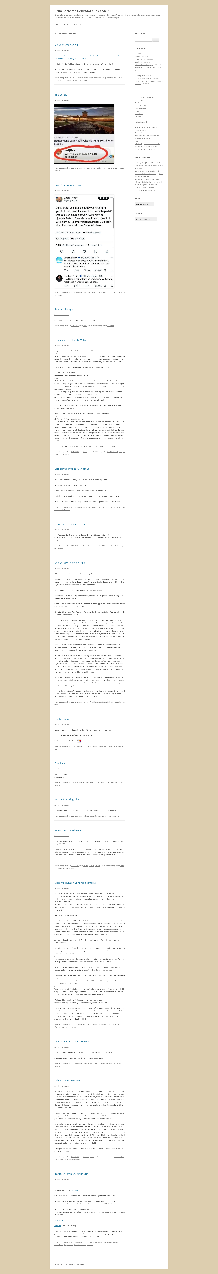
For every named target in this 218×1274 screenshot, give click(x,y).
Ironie (120, 782)
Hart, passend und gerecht (144, 73)
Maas (76, 1245)
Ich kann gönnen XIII (66, 44)
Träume (60, 549)
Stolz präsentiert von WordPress (74, 1264)
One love (59, 763)
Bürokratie (109, 702)
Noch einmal (61, 719)
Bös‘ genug (60, 94)
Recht (59, 454)
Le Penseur (139, 116)
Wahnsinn (90, 1245)
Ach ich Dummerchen (67, 1080)
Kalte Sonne (139, 114)
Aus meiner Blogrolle (66, 799)
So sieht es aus (140, 59)
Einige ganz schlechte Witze (70, 340)
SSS (55, 549)
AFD (111, 292)
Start (56, 24)
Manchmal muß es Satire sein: (72, 1041)
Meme (85, 168)
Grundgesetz (117, 452)
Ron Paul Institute (141, 130)
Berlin (117, 168)
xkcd (136, 141)
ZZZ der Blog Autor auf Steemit (145, 149)
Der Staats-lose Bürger (142, 103)
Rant (84, 702)
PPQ (136, 125)
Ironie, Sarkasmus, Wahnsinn (71, 1173)
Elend (111, 1063)
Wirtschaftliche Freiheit (143, 138)
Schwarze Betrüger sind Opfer (145, 81)
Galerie (65, 24)
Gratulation (111, 746)
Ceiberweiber (139, 100)
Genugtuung (87, 78)
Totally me (138, 62)
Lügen (120, 78)
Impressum (77, 24)
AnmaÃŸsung (58, 1245)
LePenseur (138, 190)
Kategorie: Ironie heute (67, 830)
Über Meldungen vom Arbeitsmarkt (75, 882)
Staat (56, 705)
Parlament (58, 510)
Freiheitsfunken (140, 108)
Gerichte (110, 452)
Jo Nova (137, 111)
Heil (115, 702)
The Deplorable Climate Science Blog (147, 136)
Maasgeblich (59, 1220)
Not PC (137, 119)
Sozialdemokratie (68, 868)
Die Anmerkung (140, 106)
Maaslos (57, 1226)
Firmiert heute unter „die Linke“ (145, 67)
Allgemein (86, 1063)
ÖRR (115, 292)
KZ (120, 168)
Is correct (138, 84)
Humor (85, 782)
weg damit (58, 295)
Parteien (97, 866)
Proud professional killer (143, 78)
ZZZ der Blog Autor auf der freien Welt (147, 144)
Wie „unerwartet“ (149, 187)
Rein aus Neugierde (65, 309)
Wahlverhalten (76, 80)
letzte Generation (118, 507)
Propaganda (58, 80)
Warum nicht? (77, 1190)
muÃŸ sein (117, 1063)
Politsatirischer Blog (141, 122)
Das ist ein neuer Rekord (68, 185)
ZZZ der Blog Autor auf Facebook (146, 146)
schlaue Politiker (75, 1160)
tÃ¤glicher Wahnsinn (61, 1027)
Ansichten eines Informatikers (145, 97)
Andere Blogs (87, 816)
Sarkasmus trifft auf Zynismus (71, 468)
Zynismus (72, 1027)
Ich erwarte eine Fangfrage (144, 65)
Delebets (86, 1157)
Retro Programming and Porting (146, 127)
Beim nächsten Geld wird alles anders (82, 11)
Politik (85, 326)
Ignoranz (114, 78)
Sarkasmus (67, 80)
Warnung (85, 80)
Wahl (56, 749)
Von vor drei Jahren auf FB (69, 563)
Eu (111, 507)
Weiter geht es (140, 76)
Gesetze (85, 866)
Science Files (139, 133)
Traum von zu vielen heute (70, 524)
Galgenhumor (112, 782)
